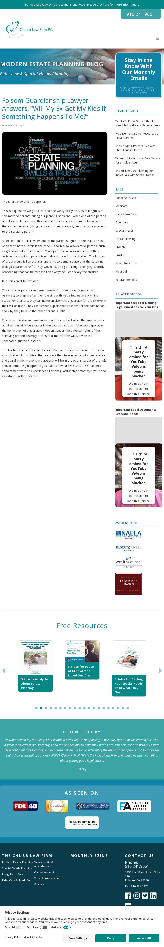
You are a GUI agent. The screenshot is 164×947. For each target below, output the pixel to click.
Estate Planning (125, 239)
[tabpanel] (35, 670)
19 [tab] (124, 710)
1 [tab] (37, 710)
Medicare (121, 206)
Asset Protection (126, 263)
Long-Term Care (12, 874)
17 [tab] (115, 710)
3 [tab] (47, 710)
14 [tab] (100, 710)
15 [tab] (105, 710)
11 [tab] (86, 710)
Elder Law (121, 222)
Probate (120, 247)
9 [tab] (76, 710)
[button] (158, 39)
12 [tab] (91, 710)
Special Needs (124, 230)
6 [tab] (61, 710)
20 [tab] (129, 710)
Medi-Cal (121, 271)
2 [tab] (42, 710)
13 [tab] (96, 710)
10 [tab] (81, 710)
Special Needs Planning (17, 868)
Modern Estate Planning (17, 862)
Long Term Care (126, 214)
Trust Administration (47, 878)
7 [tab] (66, 710)
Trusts (119, 255)
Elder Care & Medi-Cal (16, 880)
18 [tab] (120, 710)
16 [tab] (110, 710)
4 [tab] (52, 710)
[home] (27, 30)
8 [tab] (71, 710)
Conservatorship (126, 198)
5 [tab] (56, 710)
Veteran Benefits (126, 280)
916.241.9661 (141, 14)
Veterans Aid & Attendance (43, 864)
